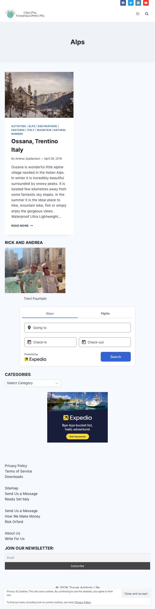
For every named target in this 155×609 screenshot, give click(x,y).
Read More (22, 225)
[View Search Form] (146, 13)
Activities (18, 126)
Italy (31, 129)
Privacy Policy (16, 466)
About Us (12, 533)
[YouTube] (146, 3)
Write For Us (15, 539)
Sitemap (11, 488)
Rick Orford (14, 522)
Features (18, 129)
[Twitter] (131, 3)
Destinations (47, 126)
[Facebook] (123, 3)
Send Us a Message (21, 494)
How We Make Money (22, 516)
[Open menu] (137, 14)
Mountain (44, 129)
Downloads (14, 477)
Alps (31, 126)
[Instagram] (138, 3)
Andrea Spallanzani (27, 158)
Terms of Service (18, 471)
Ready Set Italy (17, 499)
